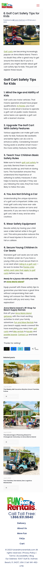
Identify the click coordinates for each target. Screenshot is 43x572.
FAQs (22, 538)
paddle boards (10, 334)
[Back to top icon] (39, 568)
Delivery (21, 523)
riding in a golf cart (27, 264)
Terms (12, 555)
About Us (22, 528)
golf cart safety (29, 162)
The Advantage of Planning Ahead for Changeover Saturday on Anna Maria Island (19, 436)
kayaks (29, 331)
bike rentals (18, 331)
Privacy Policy (29, 552)
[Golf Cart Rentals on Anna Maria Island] (7, 5)
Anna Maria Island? (15, 281)
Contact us (23, 334)
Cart (22, 543)
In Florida (21, 106)
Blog (32, 555)
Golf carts (8, 51)
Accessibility (22, 555)
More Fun (22, 533)
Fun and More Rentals (24, 322)
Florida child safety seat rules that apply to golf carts (19, 270)
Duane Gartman (19, 20)
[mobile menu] (38, 5)
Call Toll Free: (22, 515)
